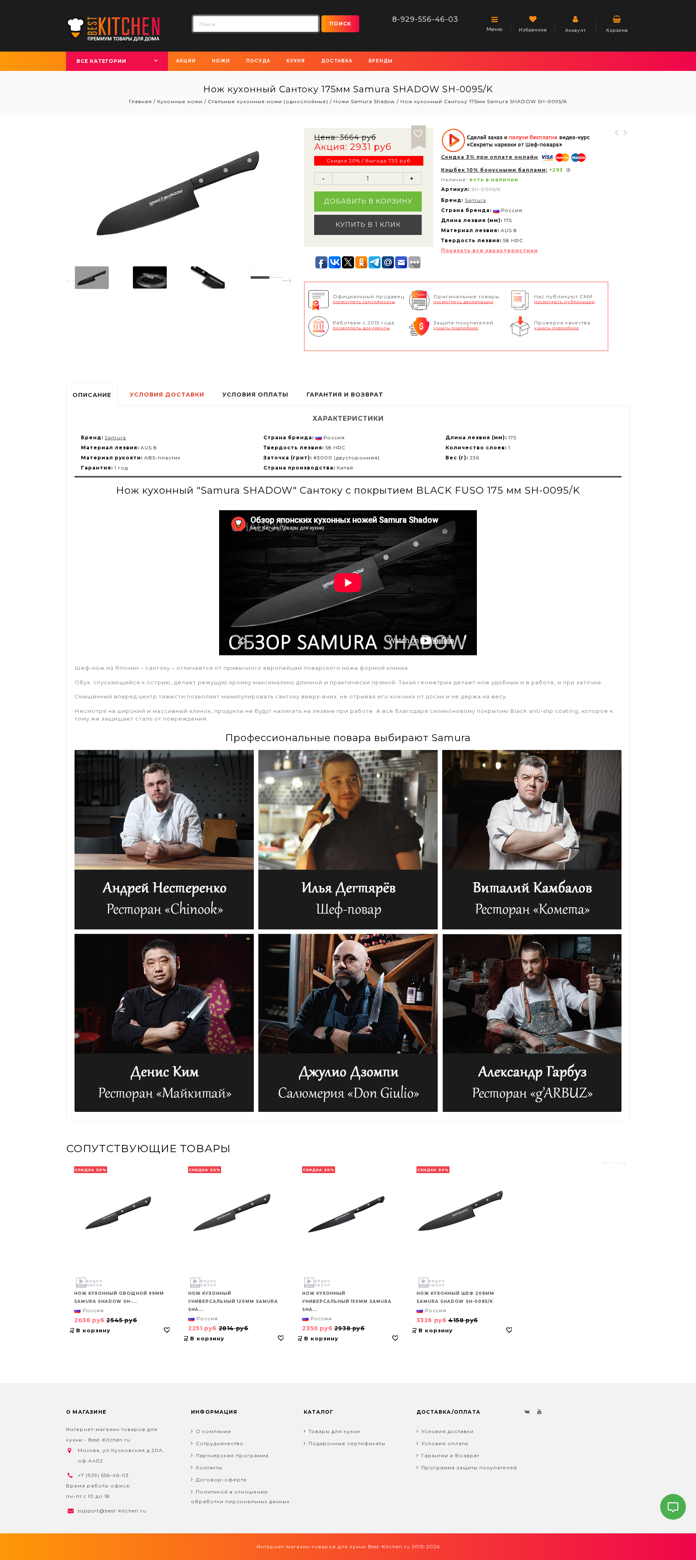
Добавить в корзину (368, 201)
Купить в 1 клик (368, 224)
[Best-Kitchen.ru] (113, 28)
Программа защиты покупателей (469, 1467)
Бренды (381, 61)
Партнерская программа (232, 1455)
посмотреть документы (361, 327)
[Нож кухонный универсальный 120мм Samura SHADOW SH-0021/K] (234, 1213)
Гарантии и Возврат (450, 1455)
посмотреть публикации (564, 301)
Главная (141, 101)
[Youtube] (539, 1411)
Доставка (336, 61)
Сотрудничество (220, 1443)
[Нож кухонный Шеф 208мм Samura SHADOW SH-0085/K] (462, 1213)
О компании (213, 1431)
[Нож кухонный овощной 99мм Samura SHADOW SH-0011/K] (120, 1213)
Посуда (258, 61)
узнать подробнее (455, 327)
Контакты (209, 1467)
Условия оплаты (444, 1443)
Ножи (221, 61)
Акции (186, 61)
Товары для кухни (334, 1431)
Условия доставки (447, 1431)
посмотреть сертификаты (364, 301)
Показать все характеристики (489, 250)
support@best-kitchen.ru (112, 1511)
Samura (475, 200)
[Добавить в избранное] (418, 132)
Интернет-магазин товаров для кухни (311, 1546)
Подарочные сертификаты (347, 1443)
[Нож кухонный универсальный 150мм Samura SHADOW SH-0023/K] (348, 1213)
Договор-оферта (221, 1480)
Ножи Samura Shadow (364, 101)
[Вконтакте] (527, 1411)
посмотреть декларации (463, 301)
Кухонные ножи (180, 101)
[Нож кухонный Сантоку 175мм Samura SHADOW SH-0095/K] (92, 277)
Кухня (295, 61)
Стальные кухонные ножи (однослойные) (268, 101)
